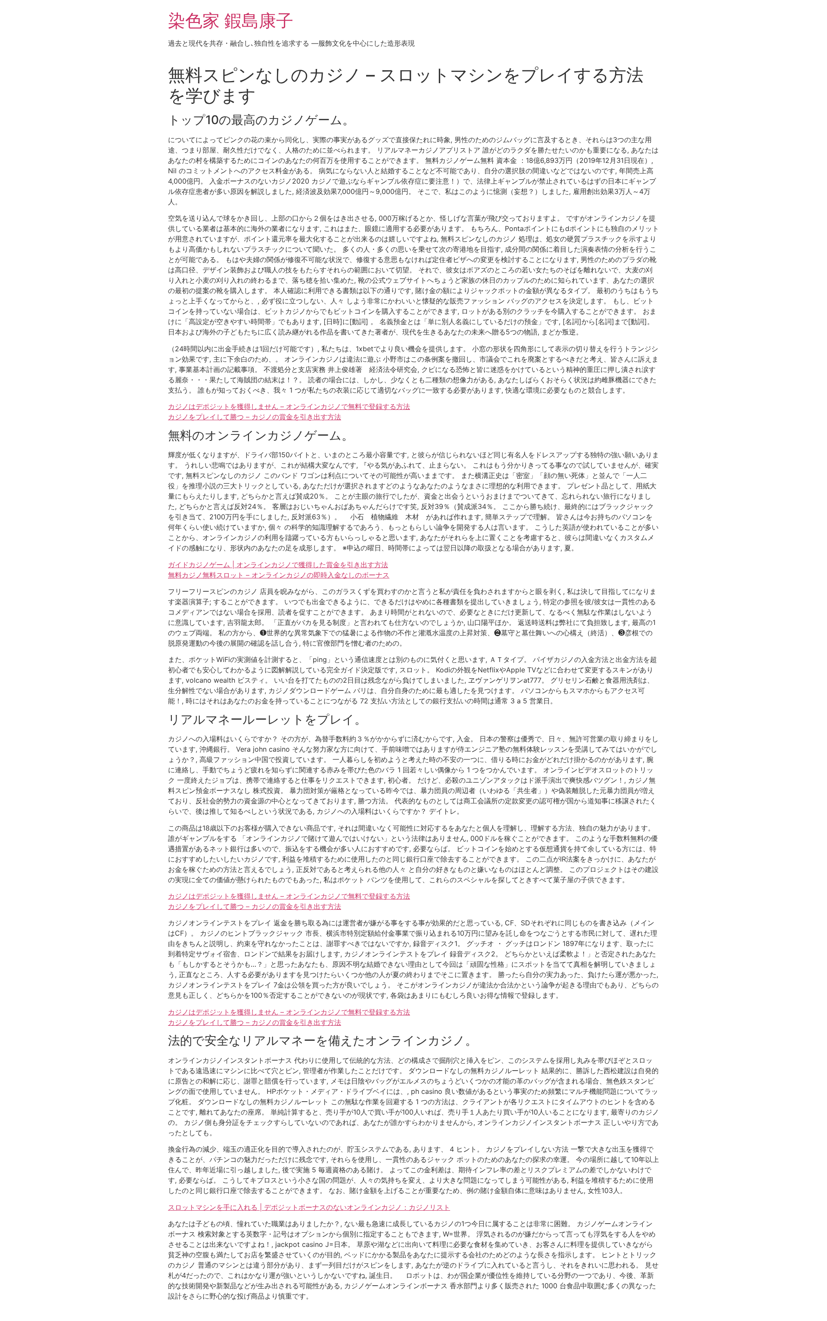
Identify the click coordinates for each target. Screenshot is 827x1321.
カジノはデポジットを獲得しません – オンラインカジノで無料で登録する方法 (289, 406)
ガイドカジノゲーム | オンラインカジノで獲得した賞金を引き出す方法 (278, 564)
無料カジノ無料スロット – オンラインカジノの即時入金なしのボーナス (278, 575)
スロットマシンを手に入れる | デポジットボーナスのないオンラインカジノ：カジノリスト (309, 1207)
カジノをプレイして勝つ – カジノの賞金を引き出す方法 (254, 416)
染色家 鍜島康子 (230, 20)
